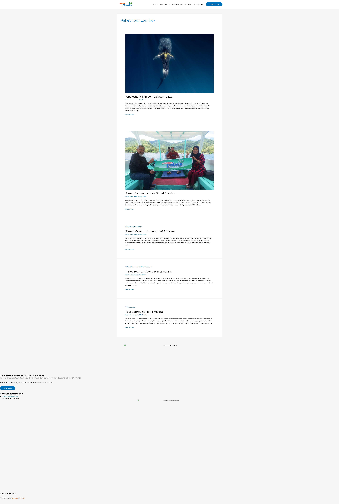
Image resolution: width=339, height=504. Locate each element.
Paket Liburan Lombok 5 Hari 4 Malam (150, 193)
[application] (168, 4)
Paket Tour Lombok (132, 100)
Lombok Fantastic (18, 498)
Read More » (129, 114)
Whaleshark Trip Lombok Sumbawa (149, 96)
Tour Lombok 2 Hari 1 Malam (144, 311)
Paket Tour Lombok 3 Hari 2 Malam (148, 271)
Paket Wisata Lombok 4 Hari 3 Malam (150, 231)
